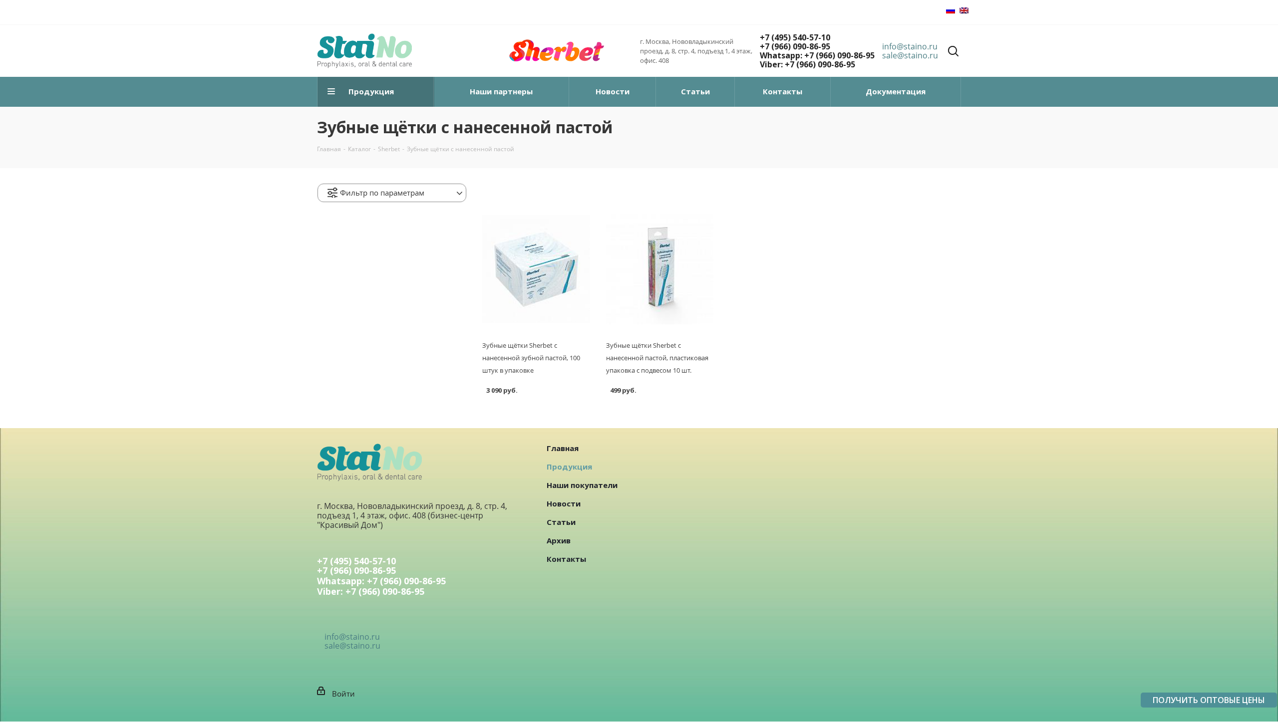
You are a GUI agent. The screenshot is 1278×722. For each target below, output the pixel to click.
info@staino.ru (910, 46)
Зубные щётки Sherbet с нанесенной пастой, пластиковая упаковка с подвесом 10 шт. (657, 358)
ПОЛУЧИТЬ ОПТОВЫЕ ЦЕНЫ (1209, 700)
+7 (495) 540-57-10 (795, 37)
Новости (564, 503)
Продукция (569, 467)
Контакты (566, 559)
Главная (563, 448)
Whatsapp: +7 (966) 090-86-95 (817, 55)
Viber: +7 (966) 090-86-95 (807, 64)
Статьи (561, 522)
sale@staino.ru (910, 55)
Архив (559, 540)
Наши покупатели (582, 485)
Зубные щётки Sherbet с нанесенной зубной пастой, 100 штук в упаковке (531, 358)
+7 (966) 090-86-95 (795, 46)
